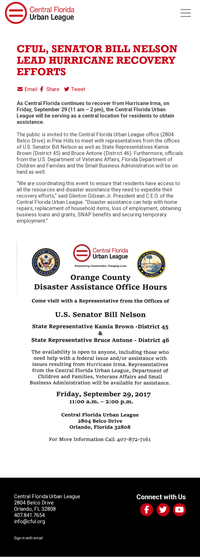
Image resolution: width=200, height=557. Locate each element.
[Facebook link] (145, 511)
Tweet (77, 89)
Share (52, 89)
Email (30, 89)
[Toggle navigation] (185, 13)
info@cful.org (29, 521)
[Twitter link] (162, 511)
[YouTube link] (178, 511)
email (38, 538)
